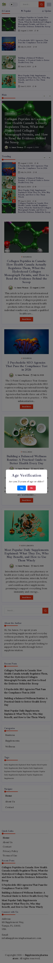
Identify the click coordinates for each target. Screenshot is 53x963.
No (31, 488)
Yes (21, 488)
